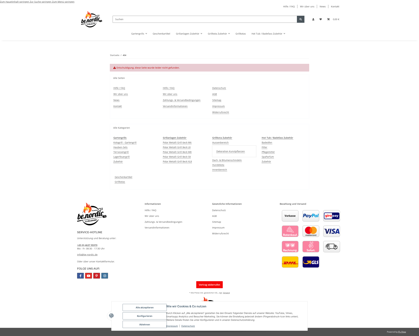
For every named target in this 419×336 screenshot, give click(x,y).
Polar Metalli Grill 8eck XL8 (177, 161)
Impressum (172, 326)
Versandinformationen (175, 106)
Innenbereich (219, 169)
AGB (214, 94)
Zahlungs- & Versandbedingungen (181, 100)
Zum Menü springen (63, 1)
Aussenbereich (220, 142)
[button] (313, 19)
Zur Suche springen (41, 1)
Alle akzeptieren (145, 307)
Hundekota (218, 164)
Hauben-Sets (120, 147)
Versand (226, 292)
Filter (264, 147)
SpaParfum (268, 156)
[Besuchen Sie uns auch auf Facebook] (80, 276)
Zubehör (118, 161)
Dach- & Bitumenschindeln (227, 160)
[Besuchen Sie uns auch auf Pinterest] (96, 276)
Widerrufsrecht (220, 112)
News (323, 6)
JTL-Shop (402, 331)
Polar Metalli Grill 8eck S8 (177, 156)
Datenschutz (188, 326)
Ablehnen (144, 324)
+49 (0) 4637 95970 (87, 245)
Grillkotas (120, 181)
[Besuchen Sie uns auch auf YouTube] (88, 276)
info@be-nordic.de (87, 254)
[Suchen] (300, 19)
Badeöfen (267, 142)
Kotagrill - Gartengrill (125, 142)
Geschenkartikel (123, 177)
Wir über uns (307, 6)
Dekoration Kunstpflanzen (230, 151)
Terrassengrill (121, 152)
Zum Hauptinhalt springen (15, 1)
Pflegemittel (268, 152)
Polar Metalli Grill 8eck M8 (177, 152)
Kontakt (335, 6)
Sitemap (216, 100)
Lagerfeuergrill (121, 156)
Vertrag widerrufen (209, 284)
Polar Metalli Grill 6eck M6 (177, 142)
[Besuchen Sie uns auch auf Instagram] (104, 276)
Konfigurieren (144, 316)
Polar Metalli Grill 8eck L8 (177, 147)
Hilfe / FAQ (289, 6)
